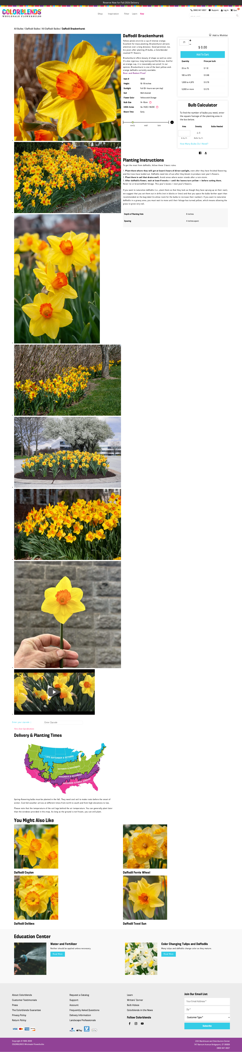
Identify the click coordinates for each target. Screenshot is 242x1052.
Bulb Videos (133, 1005)
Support (74, 1000)
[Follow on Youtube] (142, 1023)
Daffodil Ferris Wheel (136, 872)
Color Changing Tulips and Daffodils (184, 944)
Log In (226, 10)
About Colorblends (22, 995)
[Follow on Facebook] (129, 1023)
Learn (134, 14)
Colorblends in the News (140, 1010)
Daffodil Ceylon (24, 872)
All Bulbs (18, 29)
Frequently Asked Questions (84, 1010)
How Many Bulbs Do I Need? (194, 144)
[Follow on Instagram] (136, 1023)
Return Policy (19, 1020)
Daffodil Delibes (24, 923)
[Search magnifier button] (237, 15)
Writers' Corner (135, 1000)
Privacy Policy (19, 1015)
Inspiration (113, 14)
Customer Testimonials (24, 1000)
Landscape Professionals (83, 1020)
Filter (126, 14)
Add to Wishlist (220, 35)
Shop (100, 14)
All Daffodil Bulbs (51, 29)
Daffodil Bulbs (32, 29)
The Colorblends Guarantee (26, 1010)
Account (74, 1005)
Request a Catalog (79, 995)
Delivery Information (80, 1015)
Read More (58, 954)
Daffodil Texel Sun (134, 923)
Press (15, 1005)
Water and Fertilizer (63, 944)
